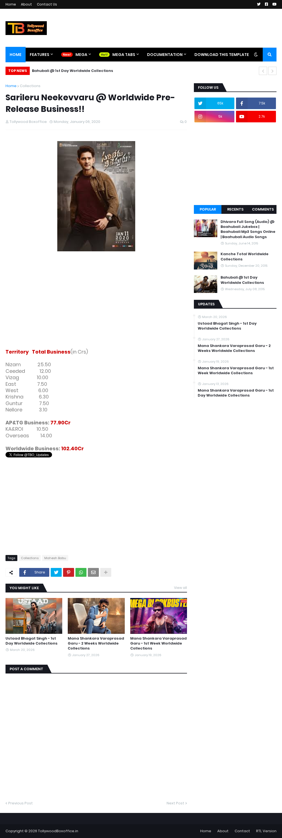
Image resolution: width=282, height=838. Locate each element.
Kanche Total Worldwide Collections (245, 257)
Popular (208, 209)
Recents (235, 209)
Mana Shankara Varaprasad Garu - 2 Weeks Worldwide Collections (96, 643)
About (26, 4)
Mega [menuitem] (81, 54)
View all (180, 587)
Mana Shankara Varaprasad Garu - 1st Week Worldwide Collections (158, 643)
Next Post (175, 803)
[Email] (93, 572)
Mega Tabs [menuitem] (123, 54)
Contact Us (47, 4)
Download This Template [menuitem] (221, 54)
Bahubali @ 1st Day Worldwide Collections (72, 70)
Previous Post (20, 803)
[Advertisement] (96, 304)
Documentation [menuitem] (165, 54)
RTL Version (266, 831)
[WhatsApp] (80, 572)
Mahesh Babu (55, 558)
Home (11, 4)
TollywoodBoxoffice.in (58, 831)
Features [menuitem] (39, 54)
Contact (242, 831)
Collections (30, 85)
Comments (263, 209)
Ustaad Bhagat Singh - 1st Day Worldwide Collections (32, 641)
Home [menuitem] (15, 54)
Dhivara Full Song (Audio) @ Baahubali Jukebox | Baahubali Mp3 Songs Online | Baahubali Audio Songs (248, 229)
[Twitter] (56, 572)
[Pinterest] (68, 572)
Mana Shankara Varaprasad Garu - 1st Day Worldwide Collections (236, 393)
